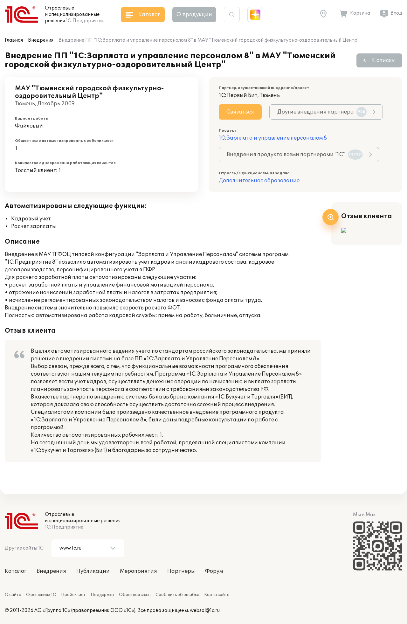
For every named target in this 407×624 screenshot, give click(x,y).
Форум (214, 571)
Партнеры (181, 571)
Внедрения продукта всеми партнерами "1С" (294, 154)
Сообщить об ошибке (177, 594)
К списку (383, 60)
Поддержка (102, 594)
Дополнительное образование (259, 180)
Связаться (240, 112)
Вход (396, 13)
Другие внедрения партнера (321, 112)
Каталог (15, 571)
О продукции (194, 14)
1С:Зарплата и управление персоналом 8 (273, 138)
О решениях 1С (41, 594)
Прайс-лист (73, 594)
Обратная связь (134, 594)
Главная (14, 40)
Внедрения (40, 40)
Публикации (93, 571)
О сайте (13, 594)
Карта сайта (217, 594)
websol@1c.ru (205, 610)
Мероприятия (138, 571)
